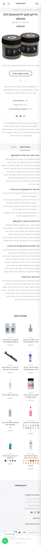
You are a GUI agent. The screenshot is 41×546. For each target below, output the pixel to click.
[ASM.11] (38, 461)
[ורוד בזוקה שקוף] (38, 428)
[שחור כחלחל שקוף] (28, 428)
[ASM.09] (32, 466)
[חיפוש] (8, 3)
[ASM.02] (28, 461)
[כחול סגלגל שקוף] (26, 428)
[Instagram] (35, 512)
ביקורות (14, 147)
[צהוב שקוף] (36, 428)
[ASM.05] (33, 463)
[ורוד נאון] (23, 425)
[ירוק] (15, 461)
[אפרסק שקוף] (33, 428)
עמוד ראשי (36, 10)
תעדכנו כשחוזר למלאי (20, 73)
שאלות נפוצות (25, 147)
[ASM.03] (38, 463)
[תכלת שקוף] (23, 428)
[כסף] (10, 461)
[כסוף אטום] (33, 425)
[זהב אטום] (36, 425)
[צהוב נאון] (28, 425)
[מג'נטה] (13, 461)
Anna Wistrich (18, 100)
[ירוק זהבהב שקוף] (31, 428)
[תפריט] (37, 3)
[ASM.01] (26, 461)
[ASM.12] (33, 461)
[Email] (17, 116)
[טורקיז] (5, 461)
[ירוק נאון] (31, 425)
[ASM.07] (28, 463)
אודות (24, 543)
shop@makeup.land (30, 508)
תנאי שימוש (18, 543)
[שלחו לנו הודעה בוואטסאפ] (5, 541)
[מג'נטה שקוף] (38, 425)
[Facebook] (20, 116)
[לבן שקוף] (31, 430)
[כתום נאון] (26, 425)
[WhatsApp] (24, 116)
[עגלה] (4, 3)
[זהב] (8, 461)
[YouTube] (32, 512)
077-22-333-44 (32, 505)
